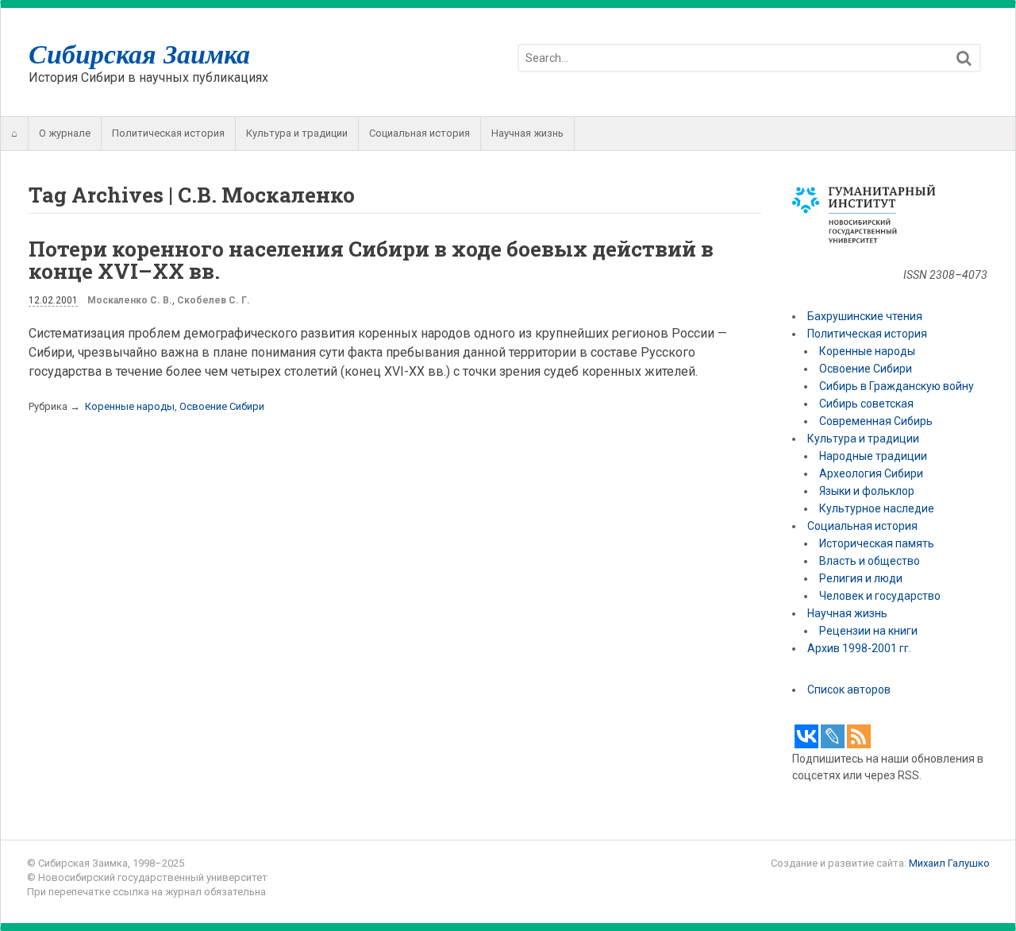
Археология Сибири (871, 473)
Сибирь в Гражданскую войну (896, 386)
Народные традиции (873, 456)
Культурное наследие (876, 508)
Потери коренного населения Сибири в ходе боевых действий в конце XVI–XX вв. (371, 260)
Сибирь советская (866, 403)
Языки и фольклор (866, 491)
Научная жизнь (527, 133)
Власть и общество (869, 560)
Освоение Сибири (221, 406)
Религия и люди (860, 578)
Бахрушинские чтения (864, 316)
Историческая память (876, 543)
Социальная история (419, 133)
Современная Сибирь (876, 421)
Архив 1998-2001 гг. (860, 648)
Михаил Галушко (949, 863)
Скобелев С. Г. (213, 300)
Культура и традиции (297, 133)
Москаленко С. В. (129, 300)
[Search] (964, 58)
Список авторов (849, 689)
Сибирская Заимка (139, 53)
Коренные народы (130, 406)
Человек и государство (880, 595)
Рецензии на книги (868, 630)
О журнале (64, 133)
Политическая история (168, 133)
